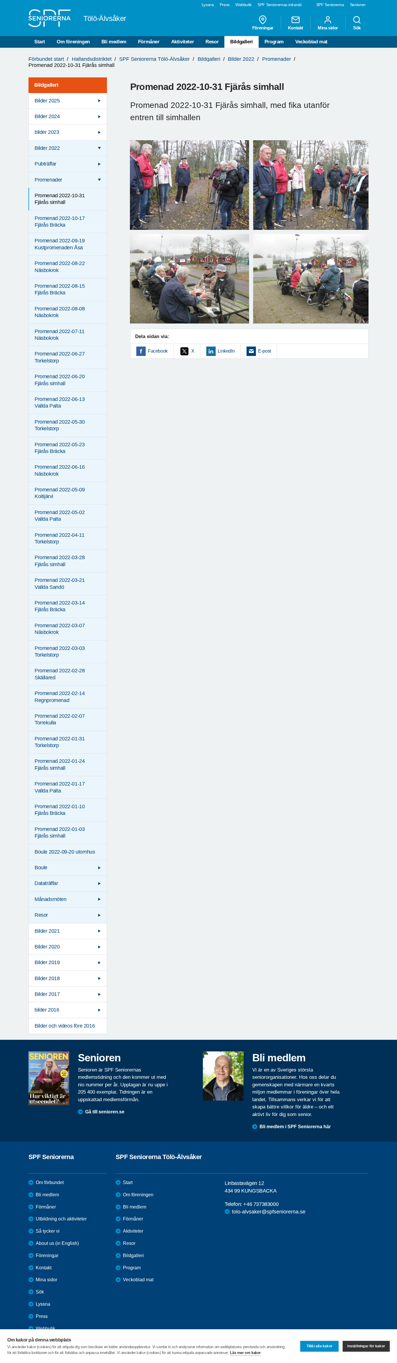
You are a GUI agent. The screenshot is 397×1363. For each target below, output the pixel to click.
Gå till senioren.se (104, 1111)
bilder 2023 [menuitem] (47, 132)
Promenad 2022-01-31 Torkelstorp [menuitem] (60, 742)
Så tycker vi (48, 1231)
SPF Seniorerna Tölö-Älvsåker (154, 59)
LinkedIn (226, 351)
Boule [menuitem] (41, 867)
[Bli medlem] (223, 1075)
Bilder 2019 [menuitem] (47, 962)
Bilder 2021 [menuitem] (47, 931)
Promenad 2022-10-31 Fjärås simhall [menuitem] (60, 199)
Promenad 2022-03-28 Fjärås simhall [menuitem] (60, 561)
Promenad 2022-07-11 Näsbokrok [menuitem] (59, 334)
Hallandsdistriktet (92, 59)
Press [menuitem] (225, 4)
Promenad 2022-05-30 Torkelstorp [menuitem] (60, 425)
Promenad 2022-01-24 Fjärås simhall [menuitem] (60, 764)
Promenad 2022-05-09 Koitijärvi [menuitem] (60, 493)
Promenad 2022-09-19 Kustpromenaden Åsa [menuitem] (60, 244)
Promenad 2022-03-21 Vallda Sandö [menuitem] (60, 583)
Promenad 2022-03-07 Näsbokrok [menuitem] (60, 629)
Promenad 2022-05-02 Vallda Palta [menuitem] (60, 515)
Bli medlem (113, 42)
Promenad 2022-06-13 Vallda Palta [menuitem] (60, 402)
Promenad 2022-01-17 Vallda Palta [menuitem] (60, 787)
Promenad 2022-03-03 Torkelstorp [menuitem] (60, 651)
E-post (264, 351)
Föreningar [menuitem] (262, 27)
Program (274, 42)
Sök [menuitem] (357, 27)
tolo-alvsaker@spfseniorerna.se (268, 1212)
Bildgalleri (241, 42)
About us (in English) (57, 1243)
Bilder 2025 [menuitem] (47, 101)
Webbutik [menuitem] (243, 4)
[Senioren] (48, 1078)
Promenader (276, 59)
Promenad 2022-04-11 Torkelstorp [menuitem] (59, 538)
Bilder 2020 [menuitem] (47, 947)
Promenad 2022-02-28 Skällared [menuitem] (60, 674)
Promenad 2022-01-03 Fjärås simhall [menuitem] (60, 832)
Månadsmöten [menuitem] (51, 899)
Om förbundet (50, 1182)
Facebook (158, 351)
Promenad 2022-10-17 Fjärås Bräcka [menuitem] (60, 221)
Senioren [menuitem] (358, 4)
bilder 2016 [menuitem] (47, 1010)
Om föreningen (73, 42)
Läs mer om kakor (245, 1352)
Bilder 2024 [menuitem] (47, 116)
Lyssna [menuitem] (208, 4)
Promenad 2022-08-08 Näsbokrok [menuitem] (60, 312)
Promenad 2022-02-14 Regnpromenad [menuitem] (60, 696)
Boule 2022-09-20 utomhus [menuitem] (65, 852)
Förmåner (149, 42)
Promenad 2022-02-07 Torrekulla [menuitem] (60, 719)
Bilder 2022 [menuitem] (47, 148)
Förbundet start (46, 59)
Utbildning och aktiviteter (61, 1218)
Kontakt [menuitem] (295, 27)
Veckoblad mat (311, 42)
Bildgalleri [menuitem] (46, 85)
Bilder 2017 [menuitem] (47, 994)
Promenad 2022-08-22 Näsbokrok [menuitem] (60, 266)
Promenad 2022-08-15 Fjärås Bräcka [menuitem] (60, 289)
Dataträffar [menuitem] (46, 883)
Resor (212, 42)
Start (39, 42)
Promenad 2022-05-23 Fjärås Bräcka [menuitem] (60, 448)
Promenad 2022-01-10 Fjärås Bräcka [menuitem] (60, 810)
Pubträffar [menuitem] (45, 164)
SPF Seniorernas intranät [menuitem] (279, 4)
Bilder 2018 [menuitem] (47, 978)
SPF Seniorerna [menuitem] (330, 4)
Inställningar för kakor (366, 1346)
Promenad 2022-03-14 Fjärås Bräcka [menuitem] (60, 606)
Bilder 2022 (241, 59)
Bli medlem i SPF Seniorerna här (295, 1126)
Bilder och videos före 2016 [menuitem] (65, 1026)
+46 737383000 (260, 1204)
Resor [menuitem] (41, 915)
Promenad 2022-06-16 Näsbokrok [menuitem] (60, 470)
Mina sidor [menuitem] (328, 27)
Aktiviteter (182, 42)
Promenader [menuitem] (48, 180)
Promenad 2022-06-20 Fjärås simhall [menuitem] (60, 380)
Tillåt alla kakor (319, 1346)
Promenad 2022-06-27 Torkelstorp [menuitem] (60, 357)
